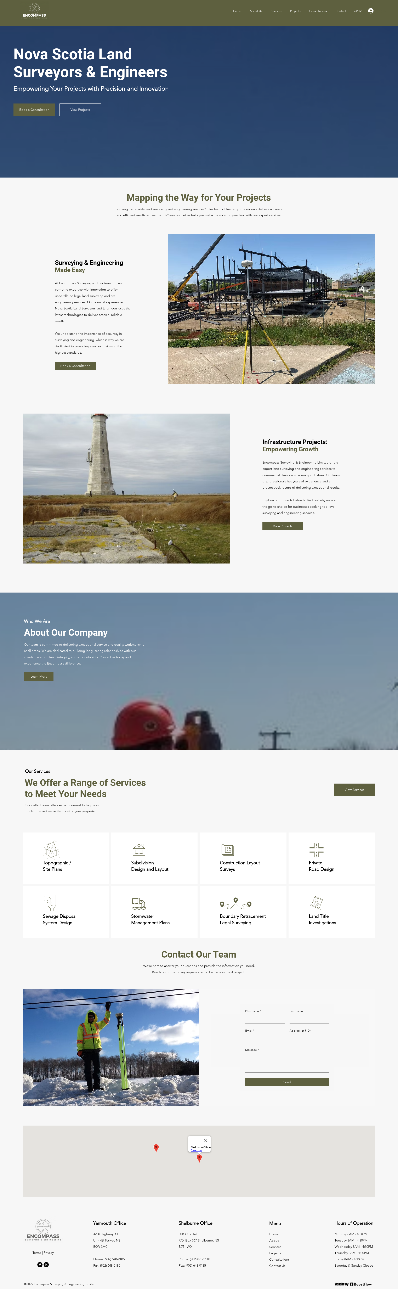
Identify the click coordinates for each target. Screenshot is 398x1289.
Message (252, 1050)
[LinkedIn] (46, 1264)
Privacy (49, 1253)
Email (249, 1030)
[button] (358, 10)
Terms (37, 1253)
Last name (296, 1011)
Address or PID (301, 1030)
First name (253, 1011)
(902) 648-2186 (114, 1259)
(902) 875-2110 (200, 1259)
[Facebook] (39, 1264)
